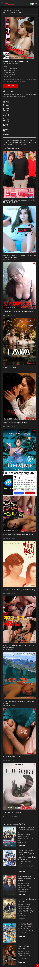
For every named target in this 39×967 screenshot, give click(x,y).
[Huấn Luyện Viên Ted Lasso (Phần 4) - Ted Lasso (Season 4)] (9, 885)
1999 (27, 929)
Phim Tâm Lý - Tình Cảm (25, 839)
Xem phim (10, 86)
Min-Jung (6, 114)
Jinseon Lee (13, 68)
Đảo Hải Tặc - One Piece (26, 924)
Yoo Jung (6, 109)
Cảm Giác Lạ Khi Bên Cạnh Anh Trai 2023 (19, 141)
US (4, 816)
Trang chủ (6, 10)
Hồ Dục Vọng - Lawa (9, 367)
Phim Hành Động (27, 908)
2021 (8, 204)
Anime (34, 866)
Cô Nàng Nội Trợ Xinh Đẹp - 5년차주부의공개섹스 (18, 311)
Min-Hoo (6, 134)
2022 (8, 259)
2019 (8, 593)
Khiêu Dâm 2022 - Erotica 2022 (13, 812)
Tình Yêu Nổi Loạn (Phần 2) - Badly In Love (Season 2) (26, 829)
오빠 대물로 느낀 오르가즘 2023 (16, 144)
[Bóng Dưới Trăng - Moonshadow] (9, 955)
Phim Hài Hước (25, 889)
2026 (27, 836)
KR (4, 204)
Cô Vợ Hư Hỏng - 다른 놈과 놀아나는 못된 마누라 (18, 534)
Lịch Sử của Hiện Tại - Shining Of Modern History (19, 590)
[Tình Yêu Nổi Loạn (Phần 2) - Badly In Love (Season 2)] (9, 836)
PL (6, 816)
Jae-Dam (6, 119)
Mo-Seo (5, 129)
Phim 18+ (14, 10)
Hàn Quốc (12, 70)
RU (4, 761)
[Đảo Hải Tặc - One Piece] (9, 933)
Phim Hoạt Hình (27, 866)
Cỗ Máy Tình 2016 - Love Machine (14, 757)
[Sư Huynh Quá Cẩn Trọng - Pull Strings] (9, 908)
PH (4, 371)
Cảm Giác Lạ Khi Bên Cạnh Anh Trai (13, 12)
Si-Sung (5, 124)
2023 (13, 74)
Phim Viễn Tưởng (26, 912)
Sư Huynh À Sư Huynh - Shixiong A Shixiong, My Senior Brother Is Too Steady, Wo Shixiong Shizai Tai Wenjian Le (27, 854)
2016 (9, 761)
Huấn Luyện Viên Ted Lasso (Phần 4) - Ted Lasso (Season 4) (27, 878)
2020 (10, 816)
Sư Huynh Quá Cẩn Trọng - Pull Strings (27, 900)
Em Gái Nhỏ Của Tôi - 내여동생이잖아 (15, 423)
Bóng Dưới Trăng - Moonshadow (24, 947)
